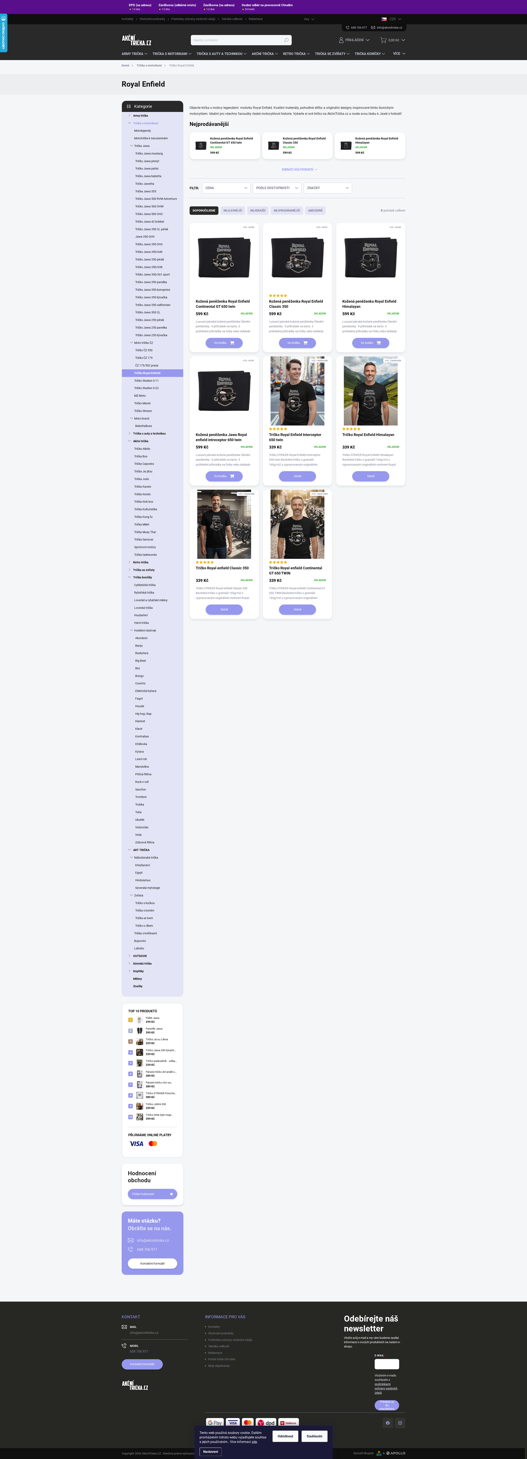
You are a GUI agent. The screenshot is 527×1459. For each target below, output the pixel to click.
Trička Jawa (142, 146)
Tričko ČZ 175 (144, 357)
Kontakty (127, 19)
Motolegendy (142, 130)
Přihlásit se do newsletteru (386, 1405)
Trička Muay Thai (145, 532)
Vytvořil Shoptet (363, 1453)
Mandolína (142, 766)
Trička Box (140, 456)
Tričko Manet (142, 403)
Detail (297, 476)
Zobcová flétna (144, 842)
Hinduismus (142, 880)
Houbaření (141, 615)
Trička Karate (142, 486)
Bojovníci (140, 941)
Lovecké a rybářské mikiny (151, 600)
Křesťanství (142, 865)
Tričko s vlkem (144, 925)
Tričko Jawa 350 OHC (149, 244)
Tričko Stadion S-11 (146, 380)
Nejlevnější (233, 210)
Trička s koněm (144, 910)
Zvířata (138, 895)
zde (254, 1442)
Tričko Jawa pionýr (147, 161)
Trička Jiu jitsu (143, 471)
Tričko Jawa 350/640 (148, 251)
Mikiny (137, 978)
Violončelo (141, 827)
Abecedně (315, 210)
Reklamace (256, 19)
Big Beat (140, 660)
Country (140, 683)
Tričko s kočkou (145, 903)
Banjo (139, 645)
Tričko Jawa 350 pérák (149, 259)
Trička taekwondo (145, 554)
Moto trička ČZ (143, 342)
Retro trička (140, 562)
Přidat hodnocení (143, 1194)
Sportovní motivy (145, 547)
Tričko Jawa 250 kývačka (151, 335)
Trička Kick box (143, 501)
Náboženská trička (146, 857)
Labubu (139, 948)
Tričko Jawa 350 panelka (151, 282)
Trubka (139, 804)
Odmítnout (285, 1436)
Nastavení (210, 1452)
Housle (139, 706)
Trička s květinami (145, 933)
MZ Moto (140, 395)
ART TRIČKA (141, 850)
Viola (138, 834)
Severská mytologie (147, 887)
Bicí (137, 668)
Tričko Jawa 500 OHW (149, 206)
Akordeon (141, 638)
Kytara (139, 751)
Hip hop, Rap (143, 713)
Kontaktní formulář (152, 1263)
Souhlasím (314, 1436)
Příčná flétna (143, 774)
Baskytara (141, 653)
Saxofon (140, 789)
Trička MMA (141, 524)
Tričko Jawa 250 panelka (151, 327)
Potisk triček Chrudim (221, 1359)
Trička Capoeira (144, 463)
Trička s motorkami (145, 123)
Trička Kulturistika (145, 509)
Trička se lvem (144, 918)
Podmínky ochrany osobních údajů (193, 19)
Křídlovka (141, 744)
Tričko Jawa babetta (148, 176)
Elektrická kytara (145, 691)
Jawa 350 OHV (145, 236)
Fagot (139, 698)
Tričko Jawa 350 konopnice (152, 289)
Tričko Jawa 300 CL (147, 312)
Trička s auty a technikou (149, 433)
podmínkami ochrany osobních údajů (386, 1388)
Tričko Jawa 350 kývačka (151, 297)
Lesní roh (141, 759)
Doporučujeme (204, 210)
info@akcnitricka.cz (153, 1240)
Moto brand (141, 418)
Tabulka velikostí (232, 19)
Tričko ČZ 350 (144, 350)
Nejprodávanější (287, 210)
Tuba (138, 812)
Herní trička (141, 622)
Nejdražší (258, 210)
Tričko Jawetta (144, 183)
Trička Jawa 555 (145, 191)
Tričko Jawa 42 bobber (149, 221)
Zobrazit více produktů (297, 169)
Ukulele (139, 819)
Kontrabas (142, 736)
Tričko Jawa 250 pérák (149, 320)
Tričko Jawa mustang (149, 153)
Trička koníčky (142, 577)
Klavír (138, 728)
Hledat (286, 40)
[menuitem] (135, 54)
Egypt (139, 872)
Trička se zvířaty (144, 570)
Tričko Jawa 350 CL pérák (151, 229)
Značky (137, 986)
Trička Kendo (142, 494)
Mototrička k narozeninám (151, 138)
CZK (393, 19)
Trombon (141, 797)
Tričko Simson (143, 411)
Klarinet (140, 721)
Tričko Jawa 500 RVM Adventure (156, 198)
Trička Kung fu (143, 516)
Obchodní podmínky (152, 19)
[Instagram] (400, 1423)
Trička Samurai (143, 539)
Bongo (139, 676)
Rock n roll (141, 782)
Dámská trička (142, 963)
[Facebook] (388, 1423)
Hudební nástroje (145, 630)
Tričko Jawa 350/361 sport (152, 274)
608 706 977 (147, 1249)
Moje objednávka (219, 1365)
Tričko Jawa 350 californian (152, 305)
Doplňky (138, 971)
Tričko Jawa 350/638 (148, 267)
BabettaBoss (143, 426)
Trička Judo (141, 479)
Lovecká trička (143, 607)
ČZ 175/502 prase (146, 365)
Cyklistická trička (145, 585)
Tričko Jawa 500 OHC (149, 214)
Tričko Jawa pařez (147, 168)
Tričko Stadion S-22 (146, 388)
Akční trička (140, 441)
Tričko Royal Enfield (147, 373)
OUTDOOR (140, 956)
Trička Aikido (142, 448)
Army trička (140, 115)
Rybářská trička (144, 592)
